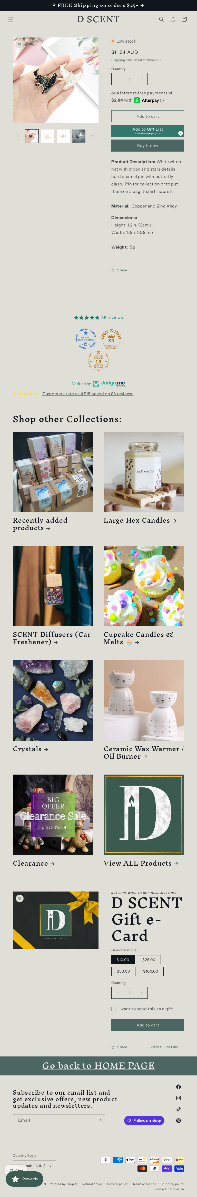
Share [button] (122, 270)
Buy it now (148, 145)
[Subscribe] (99, 1120)
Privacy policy (117, 1184)
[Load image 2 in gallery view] (47, 136)
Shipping (118, 60)
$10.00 (123, 959)
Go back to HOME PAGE (98, 1065)
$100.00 (150, 971)
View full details (164, 1047)
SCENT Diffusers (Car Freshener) (52, 638)
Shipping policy (172, 1184)
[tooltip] (180, 133)
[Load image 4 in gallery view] (78, 136)
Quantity (118, 69)
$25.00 (148, 959)
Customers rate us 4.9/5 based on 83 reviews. (87, 393)
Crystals (27, 749)
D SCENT (42, 1184)
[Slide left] (18, 136)
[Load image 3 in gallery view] (63, 136)
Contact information (169, 1189)
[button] (10, 19)
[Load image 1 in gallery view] (31, 136)
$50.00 (123, 971)
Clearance (30, 863)
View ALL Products (138, 863)
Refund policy (92, 1184)
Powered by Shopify (63, 1184)
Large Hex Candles (137, 520)
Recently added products (40, 524)
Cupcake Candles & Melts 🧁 (139, 638)
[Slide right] (92, 136)
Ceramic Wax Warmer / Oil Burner (144, 752)
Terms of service (144, 1184)
